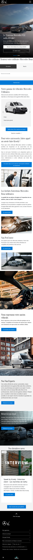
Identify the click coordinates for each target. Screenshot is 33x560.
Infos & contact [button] (6, 534)
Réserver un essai (7, 403)
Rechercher (16, 82)
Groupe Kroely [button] (6, 537)
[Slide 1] (18, 55)
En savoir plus (16, 50)
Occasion (8, 66)
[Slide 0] (15, 55)
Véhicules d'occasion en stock (16, 129)
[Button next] (30, 112)
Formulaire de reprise (9, 329)
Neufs (24, 66)
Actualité (4, 452)
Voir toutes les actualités (16, 507)
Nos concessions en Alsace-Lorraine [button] (12, 541)
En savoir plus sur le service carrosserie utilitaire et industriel (16, 164)
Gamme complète (16, 133)
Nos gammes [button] (5, 530)
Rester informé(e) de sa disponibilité (16, 47)
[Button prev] (3, 112)
